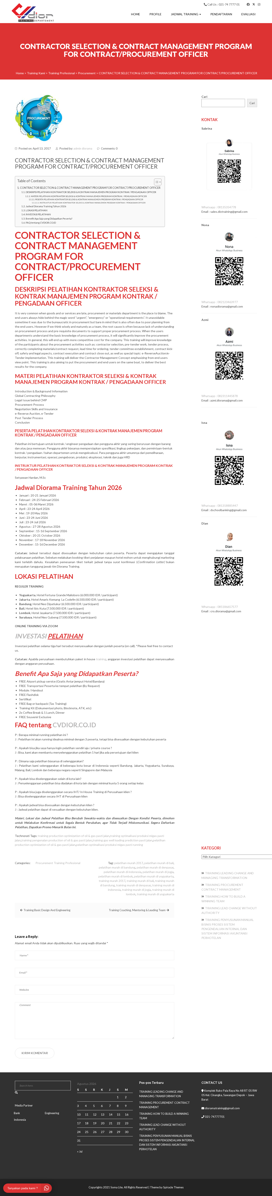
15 (118, 1114)
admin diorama (83, 148)
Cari (204, 96)
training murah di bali (140, 881)
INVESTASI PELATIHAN (38, 214)
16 (126, 1114)
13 (102, 1114)
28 (110, 1132)
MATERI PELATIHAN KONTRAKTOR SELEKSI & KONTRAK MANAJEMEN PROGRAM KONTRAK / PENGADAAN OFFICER (89, 196)
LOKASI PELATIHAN (36, 210)
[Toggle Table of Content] (155, 182)
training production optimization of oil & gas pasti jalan (73, 836)
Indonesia (20, 1119)
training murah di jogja (136, 889)
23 (126, 1123)
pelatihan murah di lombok (115, 876)
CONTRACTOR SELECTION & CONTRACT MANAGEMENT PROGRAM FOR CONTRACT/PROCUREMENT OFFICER (90, 187)
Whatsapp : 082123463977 (219, 302)
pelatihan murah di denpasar (155, 867)
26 (94, 1132)
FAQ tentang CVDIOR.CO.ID (41, 222)
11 (86, 1114)
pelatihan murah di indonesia (122, 872)
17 (79, 1123)
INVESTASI (30, 636)
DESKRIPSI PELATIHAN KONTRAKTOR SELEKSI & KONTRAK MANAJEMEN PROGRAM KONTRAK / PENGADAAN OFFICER (91, 192)
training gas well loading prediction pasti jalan (122, 840)
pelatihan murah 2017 (128, 863)
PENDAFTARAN (221, 14)
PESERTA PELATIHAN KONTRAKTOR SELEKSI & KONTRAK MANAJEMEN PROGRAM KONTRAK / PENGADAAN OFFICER (89, 199)
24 (79, 1132)
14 (110, 1114)
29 (118, 1132)
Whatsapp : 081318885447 (219, 505)
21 (110, 1123)
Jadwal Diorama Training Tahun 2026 (46, 206)
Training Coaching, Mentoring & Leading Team (137, 910)
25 (86, 1132)
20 (102, 1123)
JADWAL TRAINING (185, 14)
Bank (17, 1113)
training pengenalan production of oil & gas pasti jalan (56, 840)
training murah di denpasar (133, 885)
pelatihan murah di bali (159, 863)
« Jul (79, 1151)
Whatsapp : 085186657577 (219, 606)
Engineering (52, 1113)
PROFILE (155, 14)
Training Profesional (67, 863)
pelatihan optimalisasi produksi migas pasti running (109, 844)
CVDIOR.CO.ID (74, 725)
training (101, 659)
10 (79, 1114)
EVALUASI (248, 14)
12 (94, 1114)
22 (118, 1123)
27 (102, 1132)
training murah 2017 (112, 881)
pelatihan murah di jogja (158, 872)
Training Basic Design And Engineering (47, 910)
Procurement (44, 863)
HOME (135, 14)
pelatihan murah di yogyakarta (154, 876)
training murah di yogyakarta (155, 894)
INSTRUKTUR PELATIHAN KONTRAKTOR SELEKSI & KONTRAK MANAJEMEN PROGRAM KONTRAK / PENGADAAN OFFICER (93, 203)
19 (94, 1123)
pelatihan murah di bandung (117, 867)
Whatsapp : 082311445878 (219, 396)
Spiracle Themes (173, 1187)
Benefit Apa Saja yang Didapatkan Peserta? (49, 218)
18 (86, 1123)
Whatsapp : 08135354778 (218, 207)
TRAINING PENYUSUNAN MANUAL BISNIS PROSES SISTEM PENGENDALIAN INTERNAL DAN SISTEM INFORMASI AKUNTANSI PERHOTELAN (227, 929)
